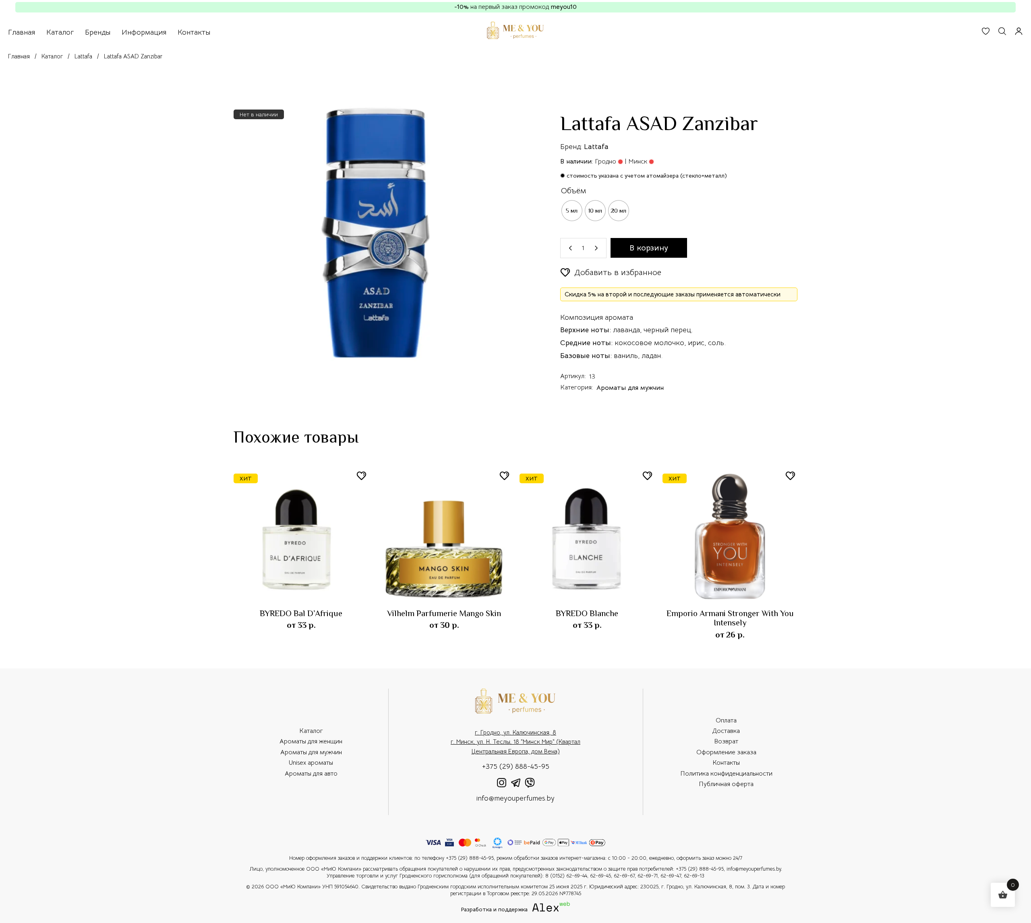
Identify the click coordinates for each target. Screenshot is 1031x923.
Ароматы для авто (311, 774)
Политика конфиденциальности (726, 774)
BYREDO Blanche (587, 613)
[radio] (572, 211)
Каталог (311, 731)
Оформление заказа (726, 752)
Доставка (726, 731)
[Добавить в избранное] (361, 476)
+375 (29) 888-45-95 (515, 766)
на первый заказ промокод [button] (515, 7)
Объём (573, 191)
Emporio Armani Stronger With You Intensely (730, 617)
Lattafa (596, 146)
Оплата (726, 720)
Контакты (726, 763)
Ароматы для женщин (310, 741)
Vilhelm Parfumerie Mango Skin (444, 613)
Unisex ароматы (311, 763)
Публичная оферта (726, 784)
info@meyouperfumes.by (515, 798)
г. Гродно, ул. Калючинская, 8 (515, 732)
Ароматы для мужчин (630, 388)
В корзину (648, 248)
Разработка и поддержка (500, 910)
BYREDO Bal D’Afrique (301, 613)
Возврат (726, 741)
